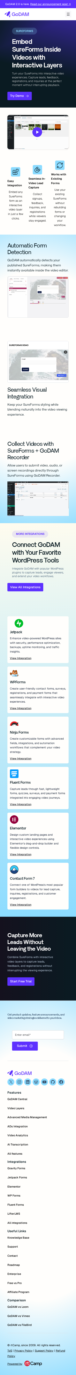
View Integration (20, 658)
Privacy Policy (23, 1350)
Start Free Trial (21, 981)
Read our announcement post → (50, 4)
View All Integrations (25, 587)
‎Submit (22, 1046)
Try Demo (17, 96)
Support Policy (44, 1350)
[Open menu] (68, 14)
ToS (9, 1350)
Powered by (14, 1364)
